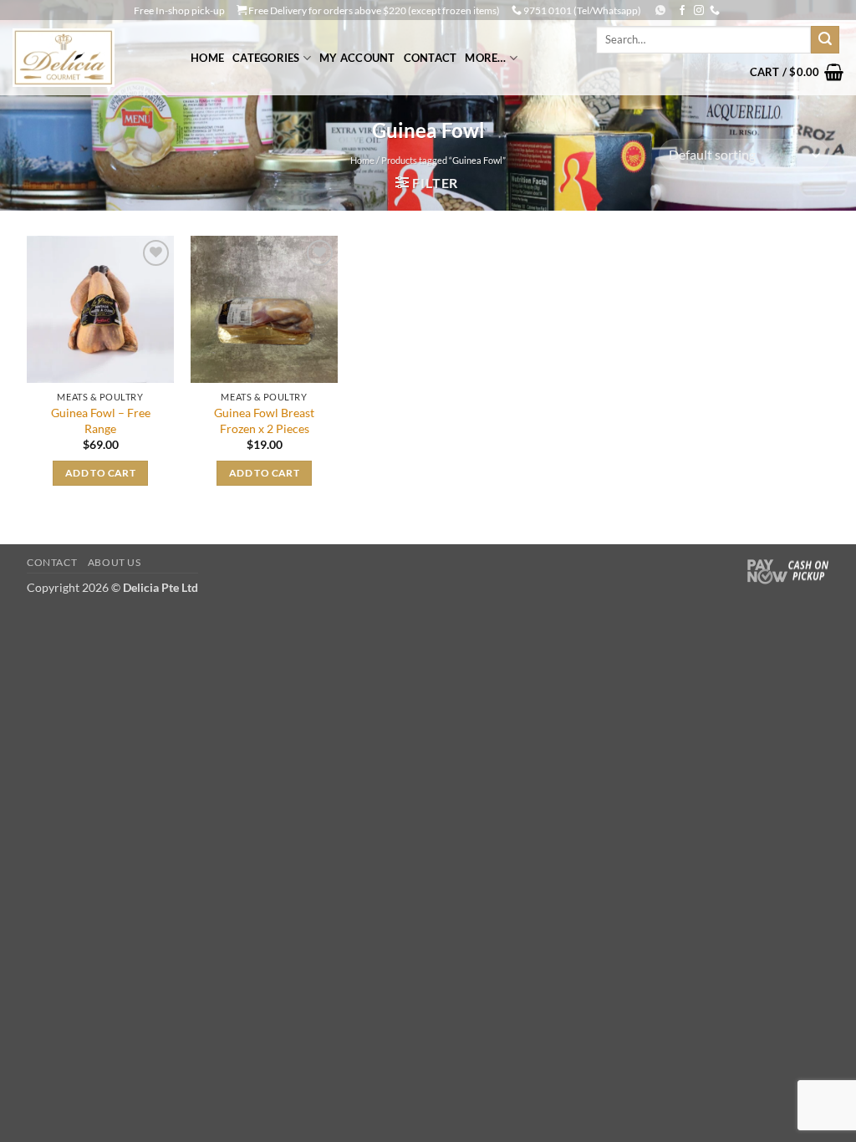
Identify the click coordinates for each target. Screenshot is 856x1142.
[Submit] (825, 40)
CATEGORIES (266, 57)
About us (114, 562)
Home (207, 57)
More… (485, 57)
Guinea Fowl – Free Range (100, 420)
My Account (357, 57)
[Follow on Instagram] (699, 11)
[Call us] (715, 11)
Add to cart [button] (100, 472)
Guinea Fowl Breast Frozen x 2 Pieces (264, 420)
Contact (430, 57)
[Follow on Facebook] (682, 11)
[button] (796, 72)
